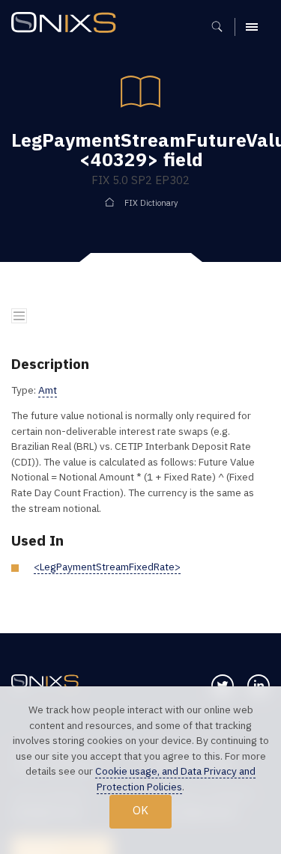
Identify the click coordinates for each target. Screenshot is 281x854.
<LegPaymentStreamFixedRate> (107, 566)
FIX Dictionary (151, 203)
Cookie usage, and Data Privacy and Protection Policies (175, 778)
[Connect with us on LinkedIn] (258, 685)
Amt (47, 390)
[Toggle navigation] (19, 316)
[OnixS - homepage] (67, 24)
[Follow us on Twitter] (222, 685)
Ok (140, 810)
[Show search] (222, 27)
